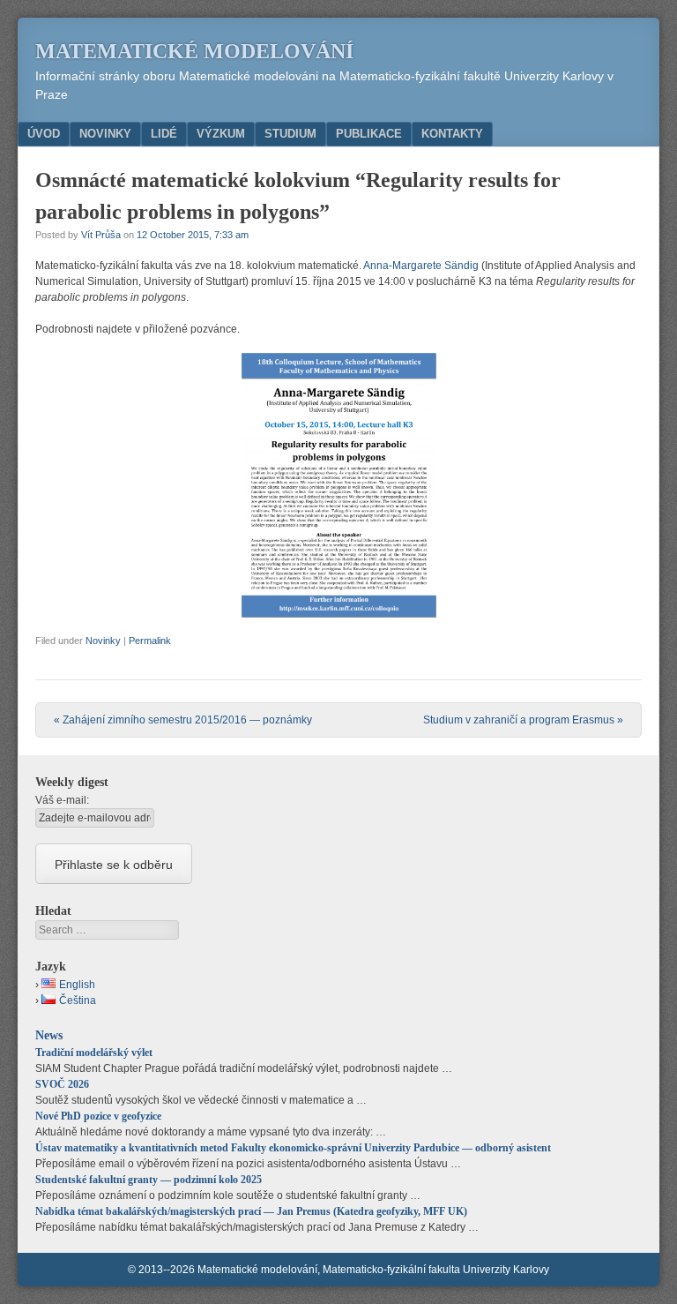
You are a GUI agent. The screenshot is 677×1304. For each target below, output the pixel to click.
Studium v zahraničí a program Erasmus (523, 720)
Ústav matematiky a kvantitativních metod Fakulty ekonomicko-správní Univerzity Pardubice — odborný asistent (293, 1148)
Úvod (43, 133)
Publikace (369, 133)
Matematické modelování (194, 51)
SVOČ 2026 (62, 1084)
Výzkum (221, 133)
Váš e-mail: (62, 800)
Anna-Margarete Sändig (421, 265)
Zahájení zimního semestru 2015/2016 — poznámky (183, 720)
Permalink (150, 640)
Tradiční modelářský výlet (94, 1052)
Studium (290, 133)
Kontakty (452, 133)
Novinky (105, 133)
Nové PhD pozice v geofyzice (98, 1116)
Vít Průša (101, 234)
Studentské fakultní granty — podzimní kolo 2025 (148, 1179)
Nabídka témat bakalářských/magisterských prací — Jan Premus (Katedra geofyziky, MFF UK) (251, 1211)
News (49, 1035)
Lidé (164, 133)
